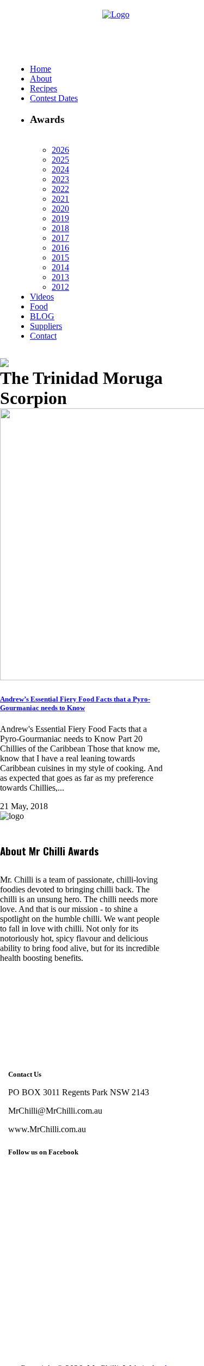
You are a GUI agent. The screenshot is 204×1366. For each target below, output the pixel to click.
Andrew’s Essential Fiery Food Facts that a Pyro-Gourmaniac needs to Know (75, 703)
